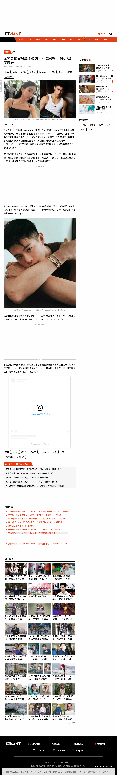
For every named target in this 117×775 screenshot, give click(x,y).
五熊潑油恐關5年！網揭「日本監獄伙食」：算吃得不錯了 (38, 698)
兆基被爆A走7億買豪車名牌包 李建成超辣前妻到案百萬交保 (39, 718)
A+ (6, 123)
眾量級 (23, 72)
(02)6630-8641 (29, 543)
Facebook (41, 750)
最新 (21, 39)
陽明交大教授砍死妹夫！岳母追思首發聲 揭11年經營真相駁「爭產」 (63, 638)
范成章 (32, 72)
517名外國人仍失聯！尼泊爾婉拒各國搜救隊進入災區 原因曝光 (39, 638)
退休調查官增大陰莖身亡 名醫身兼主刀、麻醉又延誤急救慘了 (15, 618)
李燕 (82, 129)
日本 (101, 124)
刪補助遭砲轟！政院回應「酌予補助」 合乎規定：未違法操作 (34, 529)
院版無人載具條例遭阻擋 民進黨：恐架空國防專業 (39, 618)
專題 (105, 39)
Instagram (43, 72)
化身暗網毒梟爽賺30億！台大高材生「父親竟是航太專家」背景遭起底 (37, 518)
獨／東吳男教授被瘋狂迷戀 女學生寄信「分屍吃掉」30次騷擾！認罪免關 (16, 678)
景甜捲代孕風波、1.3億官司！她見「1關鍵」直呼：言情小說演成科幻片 (63, 678)
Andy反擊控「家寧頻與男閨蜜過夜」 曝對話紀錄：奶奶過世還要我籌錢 (35, 486)
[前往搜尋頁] (110, 34)
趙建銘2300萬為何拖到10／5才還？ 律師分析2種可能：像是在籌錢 (63, 658)
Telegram (79, 750)
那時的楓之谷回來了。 (39, 596)
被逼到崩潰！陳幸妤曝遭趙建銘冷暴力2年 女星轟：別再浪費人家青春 (15, 658)
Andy (15, 72)
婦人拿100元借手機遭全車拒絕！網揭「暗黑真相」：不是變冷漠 (39, 578)
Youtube (61, 750)
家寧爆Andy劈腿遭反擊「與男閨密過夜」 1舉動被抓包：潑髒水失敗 (33, 469)
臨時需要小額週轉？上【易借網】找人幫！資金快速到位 (63, 578)
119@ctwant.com (59, 543)
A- (12, 123)
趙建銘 (92, 124)
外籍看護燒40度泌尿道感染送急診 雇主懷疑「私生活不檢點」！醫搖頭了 (39, 511)
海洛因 (83, 124)
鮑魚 (53, 72)
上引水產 (9, 76)
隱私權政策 (53, 771)
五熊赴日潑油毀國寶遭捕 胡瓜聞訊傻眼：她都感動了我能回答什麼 (15, 638)
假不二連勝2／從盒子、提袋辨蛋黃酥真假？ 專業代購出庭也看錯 (15, 698)
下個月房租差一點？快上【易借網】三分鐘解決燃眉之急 (31, 533)
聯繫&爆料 (56, 744)
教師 (108, 124)
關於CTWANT (34, 744)
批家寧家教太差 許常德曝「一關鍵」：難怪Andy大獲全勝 (29, 473)
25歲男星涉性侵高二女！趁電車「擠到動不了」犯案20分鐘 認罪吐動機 (39, 658)
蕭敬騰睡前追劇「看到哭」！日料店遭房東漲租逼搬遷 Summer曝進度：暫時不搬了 (63, 598)
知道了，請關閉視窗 (105, 766)
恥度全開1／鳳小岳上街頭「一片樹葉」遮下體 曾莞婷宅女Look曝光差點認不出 (63, 618)
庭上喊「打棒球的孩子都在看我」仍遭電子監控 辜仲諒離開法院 (35, 522)
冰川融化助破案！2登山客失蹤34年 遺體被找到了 (16, 718)
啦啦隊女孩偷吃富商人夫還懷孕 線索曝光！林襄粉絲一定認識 (34, 515)
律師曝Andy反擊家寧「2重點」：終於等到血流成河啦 (27, 477)
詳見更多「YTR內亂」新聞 (16, 464)
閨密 (60, 72)
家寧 (7, 72)
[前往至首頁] (13, 33)
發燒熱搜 (101, 744)
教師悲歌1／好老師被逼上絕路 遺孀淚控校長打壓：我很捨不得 (63, 698)
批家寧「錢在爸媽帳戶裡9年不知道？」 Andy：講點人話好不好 (32, 481)
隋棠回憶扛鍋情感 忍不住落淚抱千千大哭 (15, 578)
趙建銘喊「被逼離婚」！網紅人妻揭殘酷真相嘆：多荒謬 (63, 718)
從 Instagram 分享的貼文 (39, 444)
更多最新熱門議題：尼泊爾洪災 (21, 525)
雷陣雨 (91, 129)
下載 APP (100, 34)
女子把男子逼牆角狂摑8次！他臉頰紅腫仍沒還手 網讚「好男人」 (39, 678)
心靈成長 (69, 72)
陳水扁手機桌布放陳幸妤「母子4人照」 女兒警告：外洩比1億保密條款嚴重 (16, 598)
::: (6, 42)
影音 (97, 39)
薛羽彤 (11, 66)
